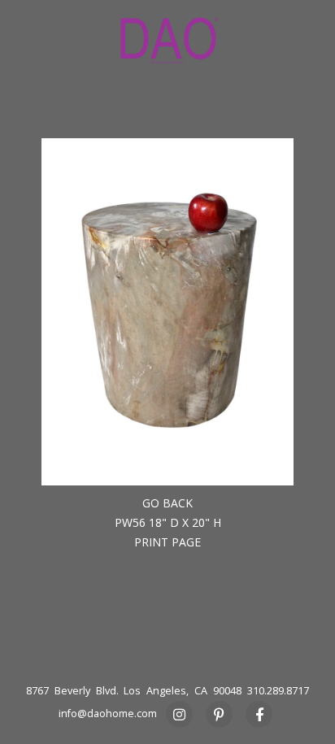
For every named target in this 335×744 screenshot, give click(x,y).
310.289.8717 (278, 691)
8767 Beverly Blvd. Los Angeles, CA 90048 (133, 691)
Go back (167, 503)
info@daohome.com (108, 713)
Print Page (167, 542)
